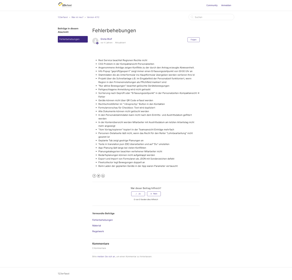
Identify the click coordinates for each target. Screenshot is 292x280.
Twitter (99, 176)
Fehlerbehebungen (69, 39)
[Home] (65, 6)
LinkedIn (103, 176)
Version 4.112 (93, 17)
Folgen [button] (193, 39)
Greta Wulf (106, 39)
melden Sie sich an (106, 256)
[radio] (138, 193)
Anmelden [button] (226, 5)
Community (212, 5)
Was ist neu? (77, 17)
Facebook (94, 176)
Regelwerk (98, 231)
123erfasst (63, 17)
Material (96, 225)
